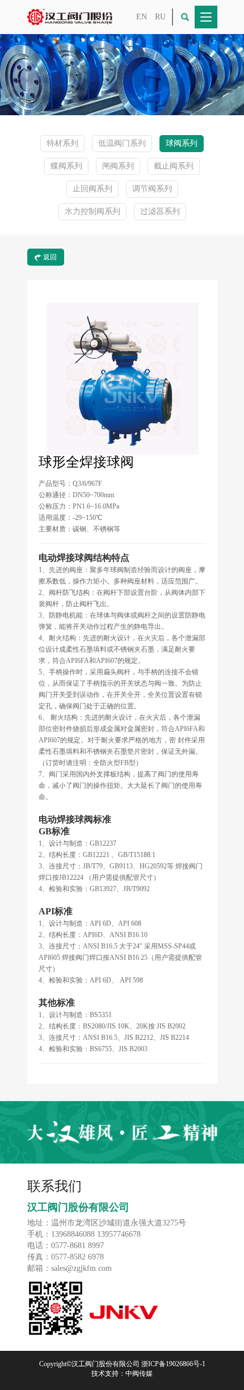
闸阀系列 (118, 166)
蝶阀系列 (66, 166)
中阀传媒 (139, 1374)
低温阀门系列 (122, 143)
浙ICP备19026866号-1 (173, 1364)
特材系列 (62, 143)
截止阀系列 (173, 166)
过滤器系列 (160, 211)
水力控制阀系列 (92, 211)
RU (160, 16)
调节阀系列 (152, 188)
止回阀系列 (92, 188)
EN (141, 16)
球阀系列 (181, 143)
